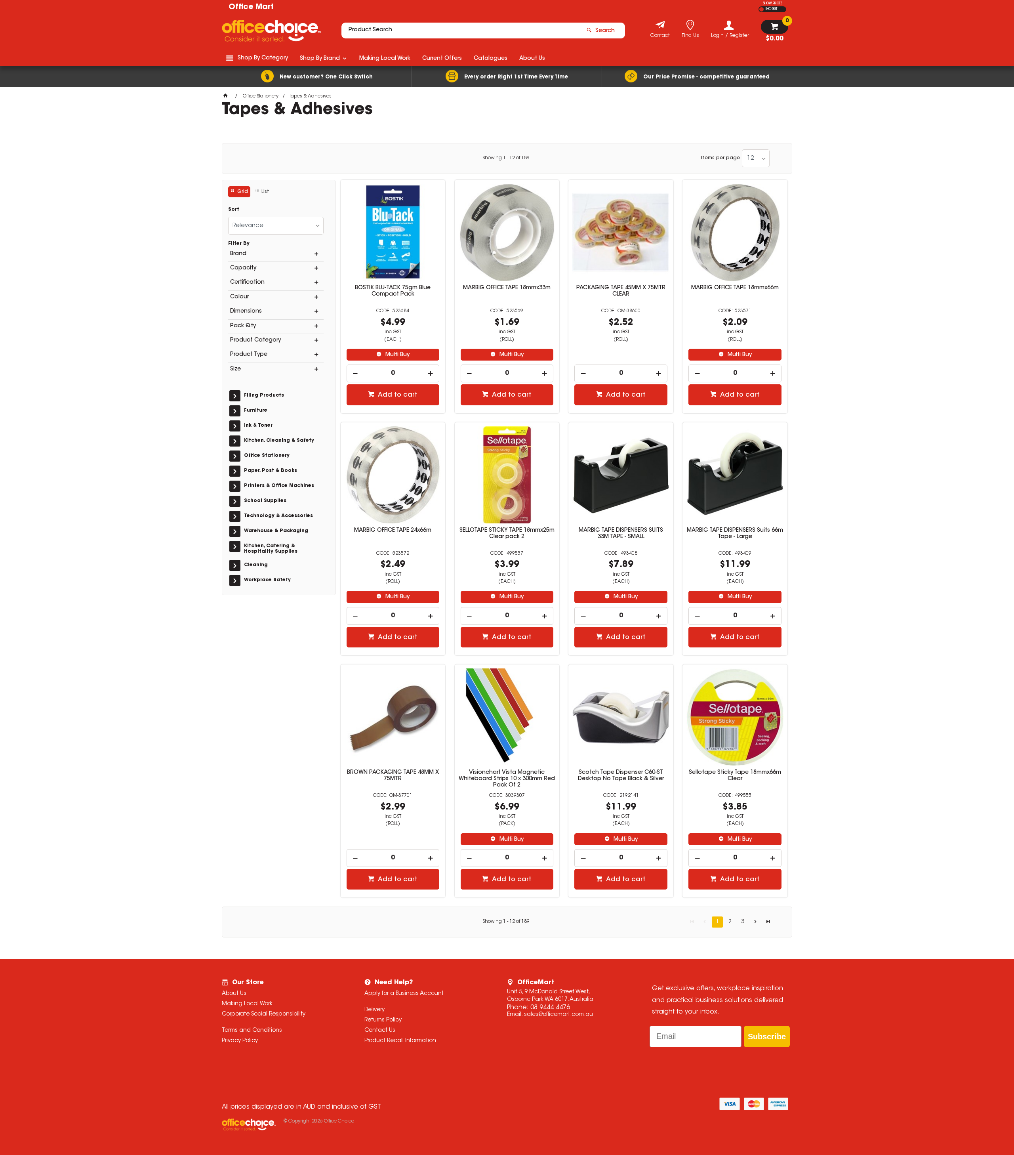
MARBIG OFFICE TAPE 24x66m (392, 530)
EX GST (761, 9)
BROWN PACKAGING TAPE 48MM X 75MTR (393, 776)
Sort (233, 209)
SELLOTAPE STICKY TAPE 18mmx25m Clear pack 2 (507, 534)
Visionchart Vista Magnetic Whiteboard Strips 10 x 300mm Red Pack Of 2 (507, 779)
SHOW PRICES (772, 3)
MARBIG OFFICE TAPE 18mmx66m (735, 288)
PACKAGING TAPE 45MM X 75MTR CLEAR (620, 291)
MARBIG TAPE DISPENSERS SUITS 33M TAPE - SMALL (621, 534)
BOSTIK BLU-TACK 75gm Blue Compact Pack (393, 291)
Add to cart (396, 395)
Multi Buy (397, 355)
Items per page (720, 158)
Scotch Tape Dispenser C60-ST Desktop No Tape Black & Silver (621, 776)
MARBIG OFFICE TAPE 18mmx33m (507, 288)
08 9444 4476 (550, 1007)
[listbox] (756, 158)
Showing (506, 158)
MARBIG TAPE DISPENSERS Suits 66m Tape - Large (735, 534)
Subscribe (767, 1036)
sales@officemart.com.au (558, 1015)
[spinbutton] (393, 373)
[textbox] (460, 30)
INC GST (771, 9)
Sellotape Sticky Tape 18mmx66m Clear (735, 776)
